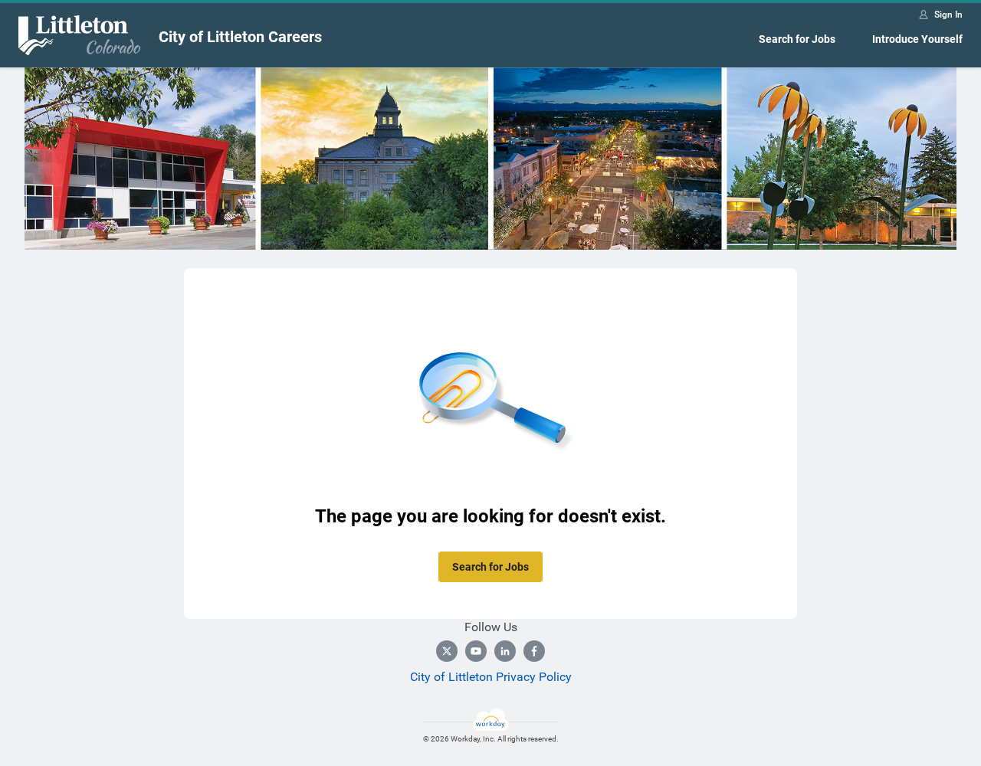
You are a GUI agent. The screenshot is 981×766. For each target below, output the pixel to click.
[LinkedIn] (505, 651)
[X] (447, 651)
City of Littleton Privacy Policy (491, 676)
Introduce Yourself (917, 39)
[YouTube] (476, 651)
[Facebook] (534, 651)
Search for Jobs (797, 39)
